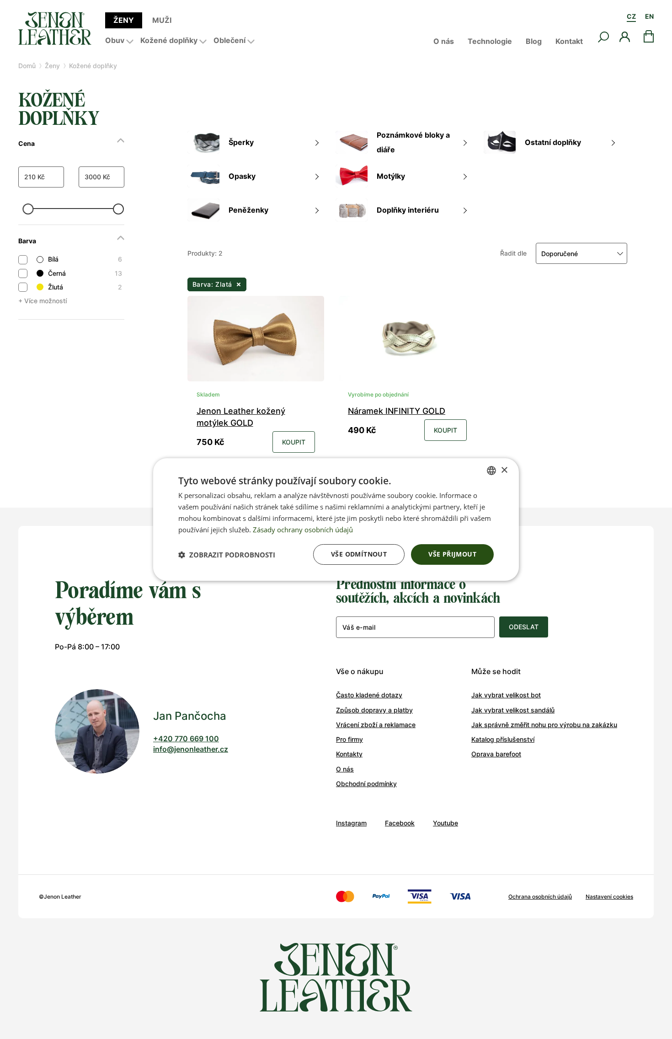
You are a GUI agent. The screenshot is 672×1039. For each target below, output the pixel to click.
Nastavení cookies (609, 896)
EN (649, 16)
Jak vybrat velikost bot (506, 695)
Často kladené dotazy (369, 695)
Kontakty (349, 754)
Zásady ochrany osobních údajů (303, 529)
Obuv (114, 40)
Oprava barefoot (496, 754)
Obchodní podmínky (366, 783)
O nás (443, 41)
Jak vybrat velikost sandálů (513, 710)
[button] (226, 555)
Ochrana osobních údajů (540, 896)
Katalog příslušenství (502, 739)
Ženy (123, 20)
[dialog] (336, 519)
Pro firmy (349, 739)
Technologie (490, 41)
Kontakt (569, 41)
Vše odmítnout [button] (359, 554)
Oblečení (229, 40)
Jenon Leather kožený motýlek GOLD (241, 417)
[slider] (28, 209)
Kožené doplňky (168, 40)
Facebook (400, 823)
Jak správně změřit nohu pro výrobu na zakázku (544, 724)
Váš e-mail (358, 627)
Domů (27, 66)
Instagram (351, 823)
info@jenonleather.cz (190, 749)
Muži (161, 20)
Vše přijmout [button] (452, 554)
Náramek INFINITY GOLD (396, 411)
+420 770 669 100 (186, 738)
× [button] (504, 469)
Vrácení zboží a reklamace (376, 724)
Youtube (445, 823)
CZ (631, 16)
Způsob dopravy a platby (374, 710)
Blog (534, 41)
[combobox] (491, 470)
